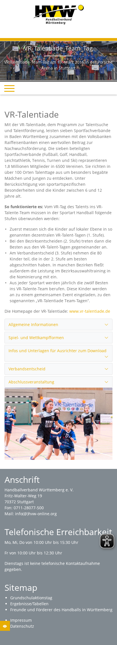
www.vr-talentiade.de (89, 311)
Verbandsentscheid (27, 368)
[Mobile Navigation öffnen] (9, 88)
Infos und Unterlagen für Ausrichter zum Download (57, 350)
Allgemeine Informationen (33, 324)
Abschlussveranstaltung (31, 382)
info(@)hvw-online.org (36, 513)
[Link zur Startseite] (58, 14)
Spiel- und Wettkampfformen (36, 337)
